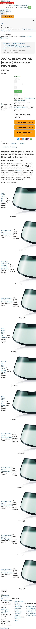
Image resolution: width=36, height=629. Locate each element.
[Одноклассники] (21, 139)
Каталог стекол (19, 601)
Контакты (18, 619)
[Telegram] (23, 139)
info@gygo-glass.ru (5, 11)
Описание (5, 143)
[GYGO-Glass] (5, 1)
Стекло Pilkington (30, 98)
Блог (16, 620)
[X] (26, 139)
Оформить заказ (6, 31)
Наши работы (19, 606)
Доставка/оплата (18, 614)
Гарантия (14, 143)
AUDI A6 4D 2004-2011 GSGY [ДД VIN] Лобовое (3, 367)
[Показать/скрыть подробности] (2, 24)
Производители (19, 617)
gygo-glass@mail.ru (5, 10)
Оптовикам (18, 605)
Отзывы (22, 143)
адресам (18, 170)
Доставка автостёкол (20, 107)
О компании (18, 612)
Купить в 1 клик (4, 628)
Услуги (17, 603)
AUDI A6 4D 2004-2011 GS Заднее (3, 333)
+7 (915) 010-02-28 (23, 5)
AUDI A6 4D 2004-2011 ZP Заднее (3, 197)
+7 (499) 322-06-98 (12, 5)
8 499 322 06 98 (7, 600)
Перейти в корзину (28, 29)
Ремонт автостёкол (25, 122)
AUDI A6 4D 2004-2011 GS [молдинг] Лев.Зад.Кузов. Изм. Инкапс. (5, 265)
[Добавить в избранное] (16, 94)
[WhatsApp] (31, 139)
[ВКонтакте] (18, 139)
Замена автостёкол (25, 127)
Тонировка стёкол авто (24, 133)
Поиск (4, 14)
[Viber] (28, 139)
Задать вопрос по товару (10, 147)
